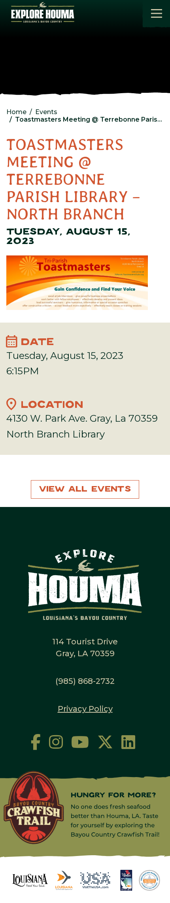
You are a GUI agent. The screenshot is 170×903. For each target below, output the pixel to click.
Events (46, 112)
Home (16, 112)
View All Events (85, 489)
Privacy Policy (85, 708)
